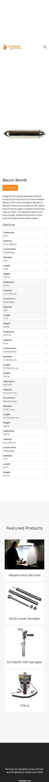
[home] (12, 47)
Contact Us (10, 187)
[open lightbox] (24, 134)
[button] (45, 47)
